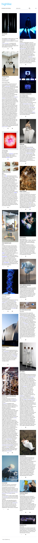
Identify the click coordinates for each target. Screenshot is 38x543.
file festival (4, 174)
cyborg (7, 447)
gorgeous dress (30, 148)
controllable (13, 308)
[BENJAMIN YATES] (28, 520)
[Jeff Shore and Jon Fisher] (28, 305)
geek (30, 207)
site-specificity (4, 256)
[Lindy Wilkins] (28, 224)
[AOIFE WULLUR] (28, 443)
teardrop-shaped (23, 48)
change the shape (29, 153)
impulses (15, 417)
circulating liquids (14, 400)
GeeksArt (22, 39)
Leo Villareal (5, 151)
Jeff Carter (22, 371)
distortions (25, 386)
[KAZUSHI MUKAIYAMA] (10, 166)
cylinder (15, 192)
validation (25, 399)
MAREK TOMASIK (23, 191)
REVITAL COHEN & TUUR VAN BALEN (9, 396)
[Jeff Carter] (28, 356)
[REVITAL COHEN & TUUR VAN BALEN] (10, 381)
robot (6, 175)
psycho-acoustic (5, 126)
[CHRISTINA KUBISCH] (28, 486)
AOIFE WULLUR (23, 456)
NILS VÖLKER (4, 33)
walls (30, 202)
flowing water (22, 43)
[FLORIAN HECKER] (10, 63)
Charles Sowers (5, 347)
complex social (8, 439)
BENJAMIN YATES (23, 525)
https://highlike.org (6, 539)
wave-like (15, 356)
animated (26, 323)
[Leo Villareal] (10, 140)
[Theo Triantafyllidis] (10, 226)
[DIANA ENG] (28, 131)
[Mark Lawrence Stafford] (28, 272)
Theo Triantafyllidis (6, 243)
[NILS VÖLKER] (10, 23)
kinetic (24, 322)
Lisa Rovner (4, 483)
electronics (11, 153)
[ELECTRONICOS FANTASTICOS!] (28, 80)
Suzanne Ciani (12, 492)
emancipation (5, 496)
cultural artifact (31, 399)
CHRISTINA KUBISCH (24, 493)
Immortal (5, 403)
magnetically (6, 351)
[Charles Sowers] (10, 330)
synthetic (8, 157)
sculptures (21, 316)
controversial (15, 502)
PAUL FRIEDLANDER (6, 294)
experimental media (31, 376)
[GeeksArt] (28, 26)
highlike (6, 4)
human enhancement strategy (7, 444)
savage (3, 252)
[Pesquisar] (29, 8)
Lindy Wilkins (23, 237)
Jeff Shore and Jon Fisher (25, 309)
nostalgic (32, 397)
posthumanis (8, 450)
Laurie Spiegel (8, 493)
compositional (7, 86)
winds (13, 355)
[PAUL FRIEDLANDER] (10, 281)
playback (33, 112)
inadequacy (22, 395)
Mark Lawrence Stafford (25, 285)
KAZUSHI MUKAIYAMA (6, 172)
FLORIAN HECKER (5, 76)
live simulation (6, 262)
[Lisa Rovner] (10, 468)
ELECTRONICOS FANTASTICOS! (25, 94)
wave (6, 301)
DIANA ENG (22, 144)
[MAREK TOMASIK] (28, 178)
